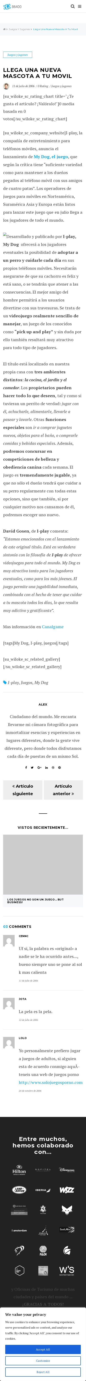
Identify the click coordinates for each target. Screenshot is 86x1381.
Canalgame (52, 626)
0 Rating (43, 86)
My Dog (41, 682)
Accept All (43, 1349)
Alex (43, 704)
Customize (43, 1361)
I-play (13, 682)
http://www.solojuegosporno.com (51, 1082)
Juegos (26, 682)
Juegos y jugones (19, 29)
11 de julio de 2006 (23, 86)
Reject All (43, 1372)
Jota (22, 999)
